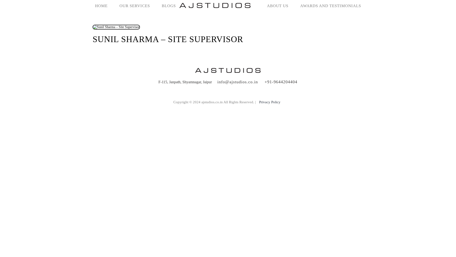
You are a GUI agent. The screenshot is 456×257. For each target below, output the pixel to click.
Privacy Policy (269, 102)
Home (101, 6)
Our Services (134, 6)
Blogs (169, 6)
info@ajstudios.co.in (237, 81)
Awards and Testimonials (330, 6)
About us (277, 6)
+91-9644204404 (281, 81)
